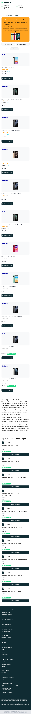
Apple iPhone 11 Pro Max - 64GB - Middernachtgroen (13, 224)
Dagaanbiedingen (6, 631)
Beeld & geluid (5, 640)
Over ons (4, 672)
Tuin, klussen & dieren (7, 647)
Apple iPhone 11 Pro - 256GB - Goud (10, 162)
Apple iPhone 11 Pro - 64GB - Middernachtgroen (12, 99)
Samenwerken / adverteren (8, 677)
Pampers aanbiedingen (7, 626)
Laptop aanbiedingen (7, 614)
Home (3, 15)
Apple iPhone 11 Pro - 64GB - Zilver (9, 378)
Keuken (3, 649)
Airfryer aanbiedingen (7, 621)
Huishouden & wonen (7, 644)
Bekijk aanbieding (15, 454)
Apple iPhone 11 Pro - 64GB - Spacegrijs (10, 346)
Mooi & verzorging (6, 661)
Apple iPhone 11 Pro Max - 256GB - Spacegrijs (12, 316)
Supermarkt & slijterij (6, 664)
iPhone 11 (17, 15)
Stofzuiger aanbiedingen (7, 619)
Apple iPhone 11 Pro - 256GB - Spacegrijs (11, 130)
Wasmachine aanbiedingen (8, 617)
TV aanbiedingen (6, 612)
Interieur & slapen (6, 657)
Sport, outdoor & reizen (7, 659)
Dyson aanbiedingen (6, 624)
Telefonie (4, 642)
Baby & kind (4, 652)
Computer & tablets (6, 637)
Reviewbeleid (5, 680)
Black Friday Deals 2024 (7, 629)
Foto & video (5, 654)
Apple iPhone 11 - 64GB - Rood (8, 256)
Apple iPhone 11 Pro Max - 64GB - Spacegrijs (11, 193)
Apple (7, 15)
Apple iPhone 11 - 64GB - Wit (8, 67)
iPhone (11, 15)
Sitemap (3, 666)
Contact (3, 675)
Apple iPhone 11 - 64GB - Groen (8, 286)
